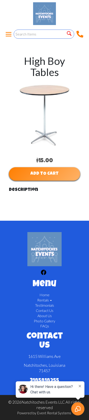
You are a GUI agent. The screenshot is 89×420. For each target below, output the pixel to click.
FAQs (44, 326)
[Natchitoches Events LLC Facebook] (43, 273)
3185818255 (44, 381)
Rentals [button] (43, 300)
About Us (44, 316)
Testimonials (44, 305)
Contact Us (44, 310)
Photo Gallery (44, 321)
